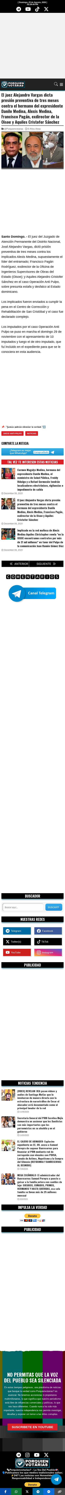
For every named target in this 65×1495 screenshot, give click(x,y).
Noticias (31, 433)
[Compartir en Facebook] (5, 1491)
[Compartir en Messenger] (48, 1491)
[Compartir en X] (27, 1491)
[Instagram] (27, 1456)
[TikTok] (37, 10)
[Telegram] (18, 10)
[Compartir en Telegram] (38, 1491)
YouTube (15, 952)
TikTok (44, 941)
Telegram (15, 930)
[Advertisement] (32, 45)
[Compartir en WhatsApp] (16, 1491)
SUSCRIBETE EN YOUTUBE (32, 1427)
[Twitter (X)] (46, 10)
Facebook (47, 930)
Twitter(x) (15, 941)
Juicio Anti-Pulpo (12, 433)
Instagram (47, 952)
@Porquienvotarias (13, 129)
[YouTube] (28, 10)
